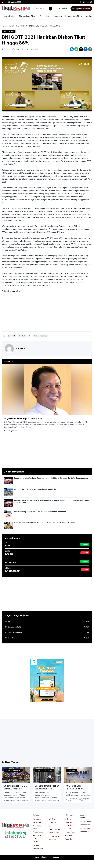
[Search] (50, 8)
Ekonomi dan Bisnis (27, 16)
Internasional (38, 849)
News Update (9, 16)
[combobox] (43, 8)
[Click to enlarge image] (47, 84)
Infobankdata (85, 828)
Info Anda (52, 822)
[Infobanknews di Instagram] (87, 2)
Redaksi (68, 819)
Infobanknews (85, 821)
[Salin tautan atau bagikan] (90, 49)
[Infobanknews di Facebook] (80, 2)
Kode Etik (68, 829)
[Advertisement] (47, 312)
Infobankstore (85, 825)
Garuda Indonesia (40, 336)
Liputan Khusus (54, 836)
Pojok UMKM (54, 833)
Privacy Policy (70, 832)
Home (4, 26)
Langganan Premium (81, 8)
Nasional (36, 845)
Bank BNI (11, 336)
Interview (52, 840)
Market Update (38, 832)
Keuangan (57, 16)
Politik (35, 842)
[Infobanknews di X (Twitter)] (84, 2)
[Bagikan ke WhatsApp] (76, 49)
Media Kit (68, 839)
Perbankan (44, 16)
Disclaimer (68, 835)
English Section (54, 829)
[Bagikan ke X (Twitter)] (81, 49)
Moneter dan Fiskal (73, 16)
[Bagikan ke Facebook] (72, 49)
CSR (50, 826)
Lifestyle (52, 819)
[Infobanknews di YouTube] (91, 2)
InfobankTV (84, 832)
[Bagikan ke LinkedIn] (85, 49)
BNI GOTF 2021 (24, 336)
